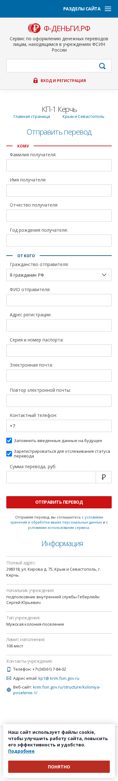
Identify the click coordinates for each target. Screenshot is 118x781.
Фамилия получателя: (33, 155)
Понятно (59, 767)
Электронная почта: (31, 365)
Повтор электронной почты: (40, 390)
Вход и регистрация (63, 81)
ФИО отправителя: (30, 289)
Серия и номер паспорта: (37, 340)
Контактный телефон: (33, 415)
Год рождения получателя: (39, 230)
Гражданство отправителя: (39, 264)
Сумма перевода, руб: (33, 466)
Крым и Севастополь (83, 116)
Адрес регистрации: (30, 315)
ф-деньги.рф (67, 28)
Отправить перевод (59, 502)
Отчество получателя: (34, 205)
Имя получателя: (28, 180)
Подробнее (21, 751)
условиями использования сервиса (58, 527)
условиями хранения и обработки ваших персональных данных (56, 520)
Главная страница (32, 116)
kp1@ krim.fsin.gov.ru (58, 678)
